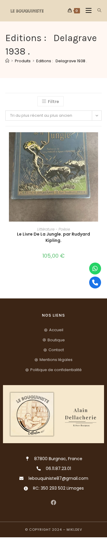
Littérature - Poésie (53, 229)
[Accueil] (7, 61)
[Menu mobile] (87, 10)
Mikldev (74, 529)
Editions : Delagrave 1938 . (61, 61)
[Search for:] (97, 10)
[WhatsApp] (95, 269)
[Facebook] (53, 502)
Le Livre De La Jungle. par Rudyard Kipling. (53, 237)
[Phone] (95, 283)
